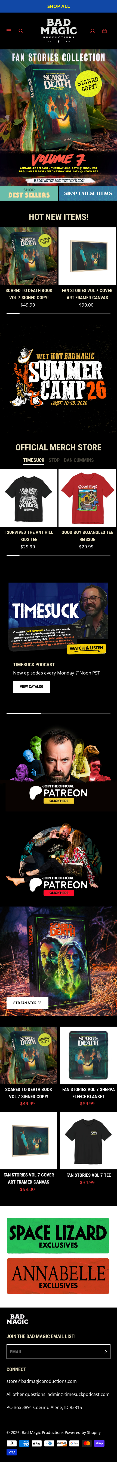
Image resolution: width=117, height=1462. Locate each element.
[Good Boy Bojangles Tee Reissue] (87, 498)
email (16, 1351)
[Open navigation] (13, 31)
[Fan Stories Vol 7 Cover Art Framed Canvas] (87, 256)
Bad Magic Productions (43, 1432)
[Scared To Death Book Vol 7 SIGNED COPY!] (28, 256)
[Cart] (104, 31)
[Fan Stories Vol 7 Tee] (88, 1140)
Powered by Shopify (83, 1432)
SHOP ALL (58, 6)
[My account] (92, 31)
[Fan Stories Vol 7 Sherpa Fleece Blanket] (88, 1055)
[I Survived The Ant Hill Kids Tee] (28, 498)
